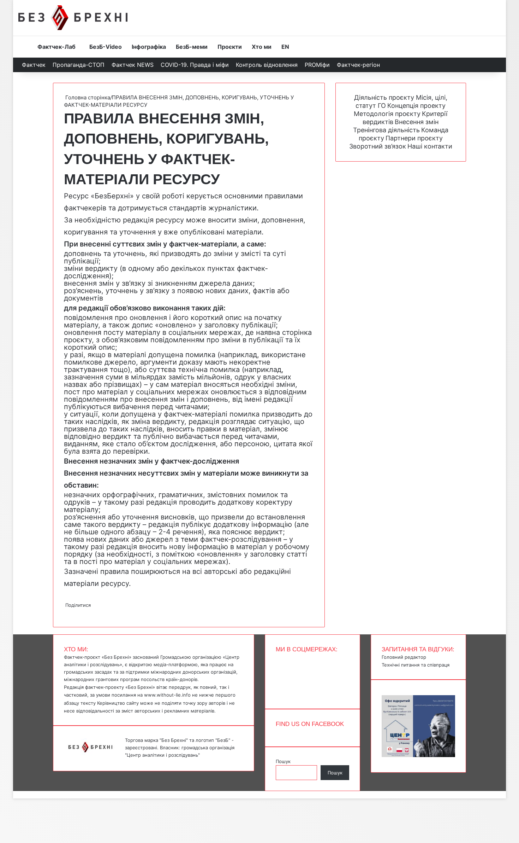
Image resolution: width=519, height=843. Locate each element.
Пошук (283, 761)
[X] (66, 612)
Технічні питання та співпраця (415, 665)
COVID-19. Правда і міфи (195, 64)
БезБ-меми (192, 46)
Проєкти (229, 46)
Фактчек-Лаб (56, 46)
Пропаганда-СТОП (79, 64)
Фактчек (34, 64)
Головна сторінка (87, 97)
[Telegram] (69, 612)
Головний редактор (404, 657)
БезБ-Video (105, 46)
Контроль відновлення (267, 64)
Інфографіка (149, 46)
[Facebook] (64, 612)
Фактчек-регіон (358, 64)
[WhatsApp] (67, 612)
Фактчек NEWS (133, 64)
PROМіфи (317, 64)
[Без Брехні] (72, 17)
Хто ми (262, 46)
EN (285, 46)
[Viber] (70, 612)
